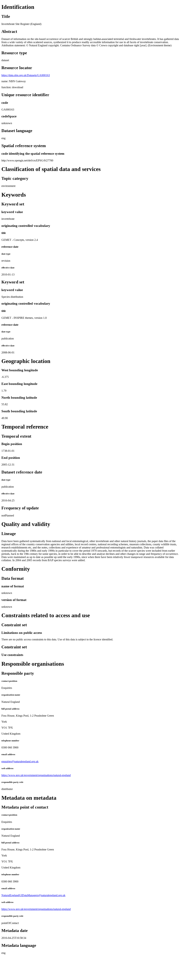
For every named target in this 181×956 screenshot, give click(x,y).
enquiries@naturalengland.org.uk (20, 761)
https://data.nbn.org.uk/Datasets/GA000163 (25, 75)
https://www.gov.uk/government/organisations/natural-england (36, 775)
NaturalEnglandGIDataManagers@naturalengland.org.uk (33, 895)
